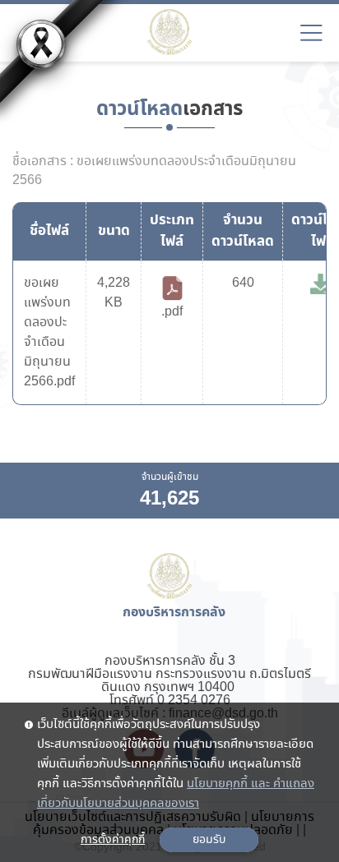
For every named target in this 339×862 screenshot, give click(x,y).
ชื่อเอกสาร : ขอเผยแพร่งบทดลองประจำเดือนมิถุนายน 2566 (154, 171)
